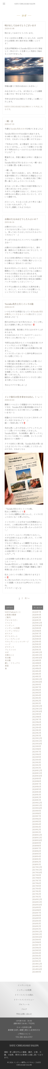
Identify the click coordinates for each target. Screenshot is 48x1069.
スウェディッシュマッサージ (17, 641)
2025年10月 (37, 625)
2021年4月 (36, 759)
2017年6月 (36, 883)
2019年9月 (36, 810)
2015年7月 (36, 945)
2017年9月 (36, 875)
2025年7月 (36, 633)
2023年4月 (36, 695)
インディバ (9, 625)
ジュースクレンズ (12, 639)
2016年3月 (36, 923)
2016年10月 (37, 904)
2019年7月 (36, 816)
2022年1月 (36, 735)
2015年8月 (36, 942)
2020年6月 (36, 786)
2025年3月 (36, 644)
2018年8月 (36, 845)
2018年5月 (36, 853)
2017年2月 (36, 894)
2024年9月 (36, 660)
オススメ (8, 633)
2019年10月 (37, 808)
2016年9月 (36, 907)
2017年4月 (36, 888)
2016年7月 (36, 912)
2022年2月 (36, 733)
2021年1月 (36, 767)
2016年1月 (36, 929)
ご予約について (24, 1033)
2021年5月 (36, 757)
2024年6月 (36, 668)
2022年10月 (37, 711)
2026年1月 (36, 620)
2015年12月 (37, 931)
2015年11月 (37, 934)
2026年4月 (36, 614)
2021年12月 (37, 738)
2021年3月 (36, 762)
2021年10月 (37, 743)
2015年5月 (36, 950)
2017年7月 (36, 880)
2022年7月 (36, 719)
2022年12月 (37, 706)
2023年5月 (36, 692)
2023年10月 (37, 681)
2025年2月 (36, 647)
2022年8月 (36, 716)
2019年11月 (37, 805)
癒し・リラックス (12, 663)
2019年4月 (36, 824)
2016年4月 (36, 920)
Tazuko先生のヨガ (18, 128)
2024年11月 (37, 655)
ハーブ (7, 644)
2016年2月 (36, 926)
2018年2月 (36, 861)
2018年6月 (36, 851)
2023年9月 (36, 684)
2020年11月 (37, 773)
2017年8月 (36, 877)
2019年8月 (36, 813)
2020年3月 (36, 794)
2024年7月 (36, 665)
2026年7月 (36, 612)
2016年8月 (36, 910)
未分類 (7, 657)
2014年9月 (36, 971)
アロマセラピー (11, 620)
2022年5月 (36, 724)
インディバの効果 (12, 628)
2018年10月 (37, 840)
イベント (8, 622)
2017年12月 (37, 867)
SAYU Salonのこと (13, 612)
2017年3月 (36, 891)
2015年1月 (36, 961)
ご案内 (7, 617)
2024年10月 (37, 657)
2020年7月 (36, 784)
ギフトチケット (11, 636)
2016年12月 (37, 899)
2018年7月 (36, 848)
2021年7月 (36, 751)
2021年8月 (36, 749)
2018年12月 (37, 835)
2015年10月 (37, 937)
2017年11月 (37, 869)
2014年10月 (37, 969)
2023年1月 (36, 703)
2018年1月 (36, 864)
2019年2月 (36, 829)
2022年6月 (36, 722)
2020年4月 (36, 792)
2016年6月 (36, 915)
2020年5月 (36, 789)
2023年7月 (36, 687)
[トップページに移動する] (24, 1045)
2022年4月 (36, 727)
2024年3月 (36, 673)
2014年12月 (37, 963)
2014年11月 (37, 966)
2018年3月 (36, 859)
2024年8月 (36, 663)
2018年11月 (37, 837)
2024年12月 (37, 652)
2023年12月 (37, 679)
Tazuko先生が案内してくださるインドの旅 (24, 313)
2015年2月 (36, 958)
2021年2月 (36, 765)
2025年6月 (36, 636)
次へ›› (27, 598)
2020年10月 (37, 775)
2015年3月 (36, 955)
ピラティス (9, 647)
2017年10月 (37, 872)
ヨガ (7, 652)
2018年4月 (36, 856)
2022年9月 (36, 714)
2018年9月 (36, 843)
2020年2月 (36, 797)
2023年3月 (36, 698)
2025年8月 (36, 630)
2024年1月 (36, 676)
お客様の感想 (10, 614)
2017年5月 (36, 886)
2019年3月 (36, 826)
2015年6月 (36, 947)
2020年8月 (36, 781)
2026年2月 (36, 617)
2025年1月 (36, 649)
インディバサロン (12, 630)
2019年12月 (37, 802)
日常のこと (9, 655)
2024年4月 (36, 671)
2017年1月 (36, 896)
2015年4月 (36, 953)
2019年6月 (36, 818)
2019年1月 (36, 832)
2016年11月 (37, 902)
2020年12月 (37, 770)
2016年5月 (36, 918)
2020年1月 (36, 800)
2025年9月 (36, 628)
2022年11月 (37, 708)
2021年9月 (36, 746)
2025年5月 (36, 639)
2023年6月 (36, 690)
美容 (7, 665)
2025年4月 (36, 641)
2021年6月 (36, 754)
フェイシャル (10, 649)
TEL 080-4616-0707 (24, 1037)
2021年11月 (37, 741)
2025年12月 (37, 622)
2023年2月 (36, 700)
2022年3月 (36, 730)
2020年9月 (36, 778)
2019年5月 (36, 821)
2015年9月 (36, 939)
